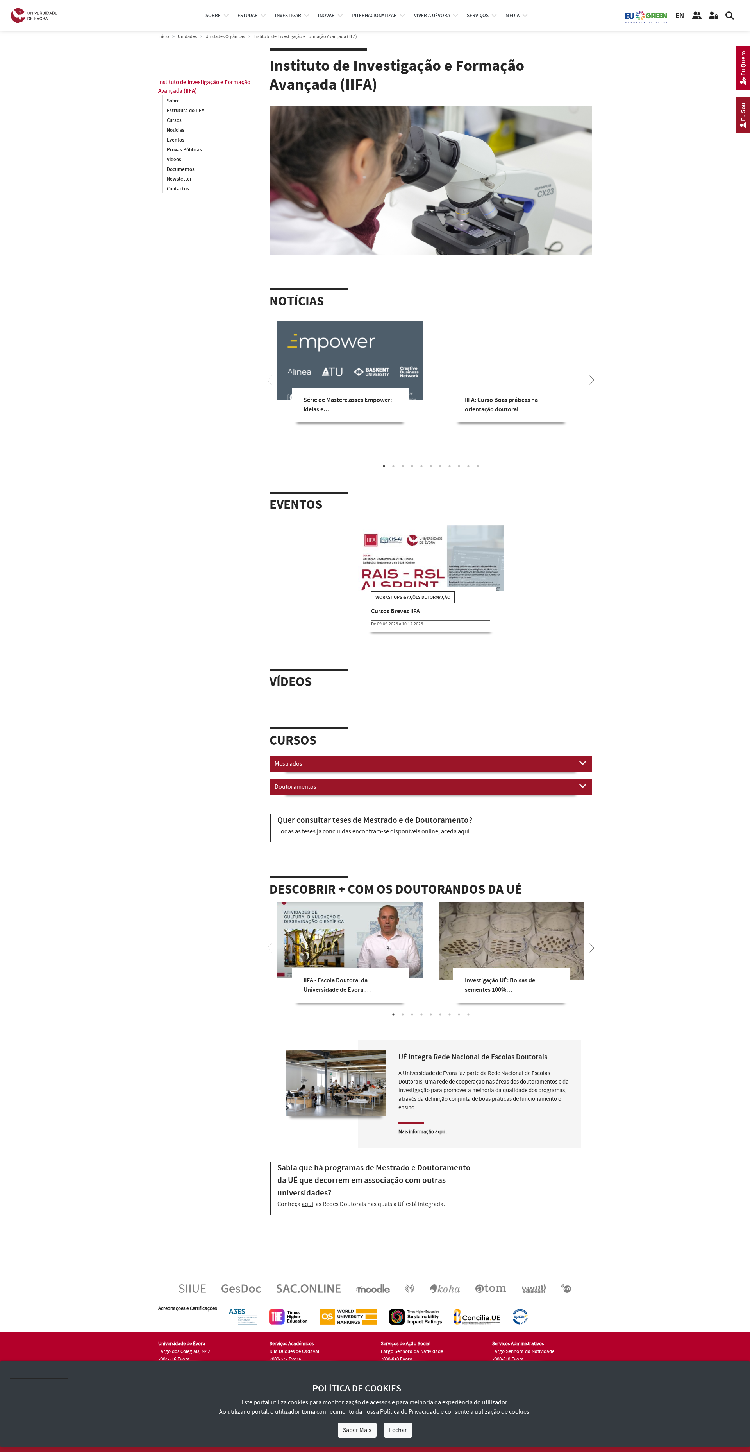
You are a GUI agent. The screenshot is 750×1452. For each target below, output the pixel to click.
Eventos (175, 140)
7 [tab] (440, 466)
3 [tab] (403, 466)
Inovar (326, 15)
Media (512, 15)
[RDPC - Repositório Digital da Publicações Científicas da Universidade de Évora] (409, 1288)
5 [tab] (421, 466)
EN (679, 16)
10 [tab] (468, 466)
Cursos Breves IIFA (395, 611)
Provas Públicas (184, 149)
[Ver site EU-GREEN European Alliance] (646, 16)
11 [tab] (478, 466)
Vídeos (174, 159)
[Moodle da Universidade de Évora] (372, 1288)
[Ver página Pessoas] (697, 15)
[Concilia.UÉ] (477, 1316)
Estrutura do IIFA (185, 110)
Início (163, 36)
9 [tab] (459, 466)
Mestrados (288, 764)
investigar (288, 15)
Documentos (181, 169)
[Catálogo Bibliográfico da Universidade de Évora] (445, 1288)
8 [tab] (450, 466)
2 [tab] (393, 466)
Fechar (398, 1430)
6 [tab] (431, 466)
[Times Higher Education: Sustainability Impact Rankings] (415, 1316)
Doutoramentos (295, 787)
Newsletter (179, 179)
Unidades (187, 36)
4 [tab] (412, 466)
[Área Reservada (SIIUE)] (713, 15)
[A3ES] (243, 1316)
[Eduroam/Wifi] (534, 1288)
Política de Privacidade (409, 1412)
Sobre (213, 15)
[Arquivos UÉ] (490, 1288)
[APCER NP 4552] (520, 1316)
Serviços (478, 15)
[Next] (592, 379)
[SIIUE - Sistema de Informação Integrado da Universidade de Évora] (192, 1288)
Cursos (174, 120)
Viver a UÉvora (432, 15)
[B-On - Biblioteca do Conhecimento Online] (566, 1288)
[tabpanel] (350, 377)
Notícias (175, 130)
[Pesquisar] (729, 15)
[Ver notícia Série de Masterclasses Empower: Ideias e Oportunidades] (350, 368)
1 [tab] (384, 466)
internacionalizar (374, 15)
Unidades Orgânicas (225, 36)
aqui (464, 831)
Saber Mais (357, 1430)
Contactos (178, 188)
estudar (248, 15)
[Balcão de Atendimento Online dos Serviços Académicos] (309, 1288)
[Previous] (269, 379)
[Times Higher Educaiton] (288, 1316)
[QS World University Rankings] (348, 1316)
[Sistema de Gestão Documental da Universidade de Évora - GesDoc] (241, 1288)
